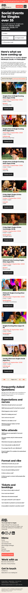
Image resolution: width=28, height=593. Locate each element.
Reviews (3, 549)
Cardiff (17, 26)
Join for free (5, 542)
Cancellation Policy (14, 582)
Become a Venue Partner (8, 563)
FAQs (2, 547)
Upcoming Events (6, 543)
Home (3, 540)
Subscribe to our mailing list (9, 572)
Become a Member (7, 554)
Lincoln (12, 27)
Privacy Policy (4, 581)
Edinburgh (5, 27)
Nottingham (5, 29)
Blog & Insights (5, 551)
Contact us (4, 570)
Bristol (11, 26)
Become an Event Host (7, 561)
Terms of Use (18, 581)
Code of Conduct (5, 582)
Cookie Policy (11, 581)
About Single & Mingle (7, 545)
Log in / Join (19, 6)
